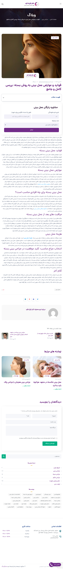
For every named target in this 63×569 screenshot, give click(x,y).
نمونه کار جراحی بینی (40, 507)
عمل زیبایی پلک (33, 504)
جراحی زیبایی (27, 497)
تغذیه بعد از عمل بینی (14, 494)
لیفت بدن (57, 484)
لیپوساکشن (57, 507)
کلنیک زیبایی (11, 507)
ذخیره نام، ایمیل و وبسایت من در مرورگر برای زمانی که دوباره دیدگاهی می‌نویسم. (37, 438)
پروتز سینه (28, 507)
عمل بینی (58, 290)
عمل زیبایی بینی (16, 501)
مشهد (49, 507)
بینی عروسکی (47, 494)
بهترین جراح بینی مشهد (44, 184)
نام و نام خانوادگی (53, 112)
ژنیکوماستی (20, 507)
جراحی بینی (45, 19)
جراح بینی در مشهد (55, 497)
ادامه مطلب (58, 389)
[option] (47, 373)
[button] (3, 97)
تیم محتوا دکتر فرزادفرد (44, 82)
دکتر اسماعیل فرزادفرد (46, 501)
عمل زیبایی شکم (56, 504)
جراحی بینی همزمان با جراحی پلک (17, 382)
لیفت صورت (7, 504)
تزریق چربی (57, 468)
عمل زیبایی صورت (54, 481)
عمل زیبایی (26, 501)
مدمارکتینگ (4, 567)
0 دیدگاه (35, 82)
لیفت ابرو (24, 504)
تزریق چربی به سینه (27, 494)
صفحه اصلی (53, 19)
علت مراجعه (55, 121)
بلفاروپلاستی (57, 494)
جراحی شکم (56, 478)
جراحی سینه (56, 474)
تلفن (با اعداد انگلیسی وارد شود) (21, 112)
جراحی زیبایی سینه (16, 497)
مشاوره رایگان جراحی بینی (40, 209)
